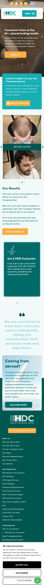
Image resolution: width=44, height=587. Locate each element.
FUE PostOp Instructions (11, 498)
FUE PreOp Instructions (11, 491)
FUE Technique (8, 476)
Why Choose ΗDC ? (9, 460)
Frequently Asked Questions (13, 487)
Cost (4, 505)
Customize (22, 572)
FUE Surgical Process (10, 480)
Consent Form (7, 516)
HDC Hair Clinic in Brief (11, 442)
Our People (6, 453)
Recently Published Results (12, 456)
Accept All (22, 564)
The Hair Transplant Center (13, 449)
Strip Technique (8, 484)
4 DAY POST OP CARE (11, 513)
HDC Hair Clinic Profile (10, 446)
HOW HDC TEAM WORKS (12, 520)
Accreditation (7, 464)
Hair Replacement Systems (12, 540)
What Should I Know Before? (13, 473)
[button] (39, 13)
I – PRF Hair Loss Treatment (13, 533)
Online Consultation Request (13, 509)
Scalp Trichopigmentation (12, 536)
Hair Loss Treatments (10, 529)
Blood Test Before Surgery (12, 495)
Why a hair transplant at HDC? (14, 502)
